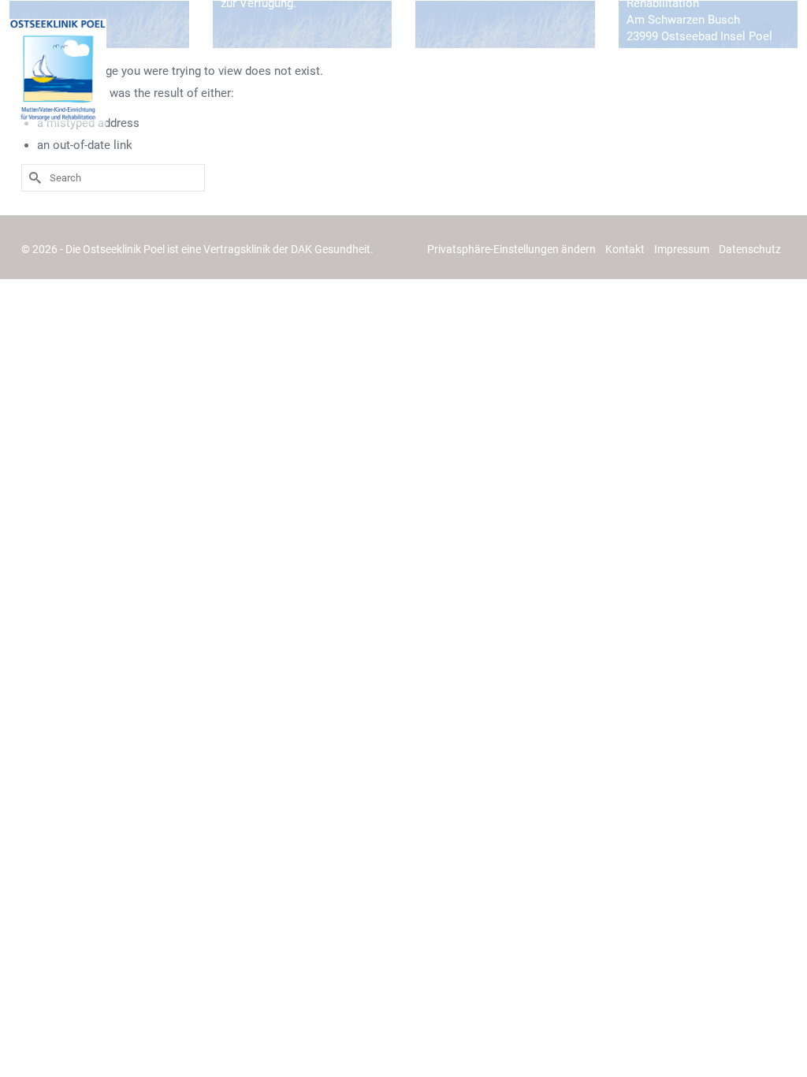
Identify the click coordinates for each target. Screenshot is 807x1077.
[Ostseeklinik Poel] (57, 74)
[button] (511, 249)
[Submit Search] (33, 178)
